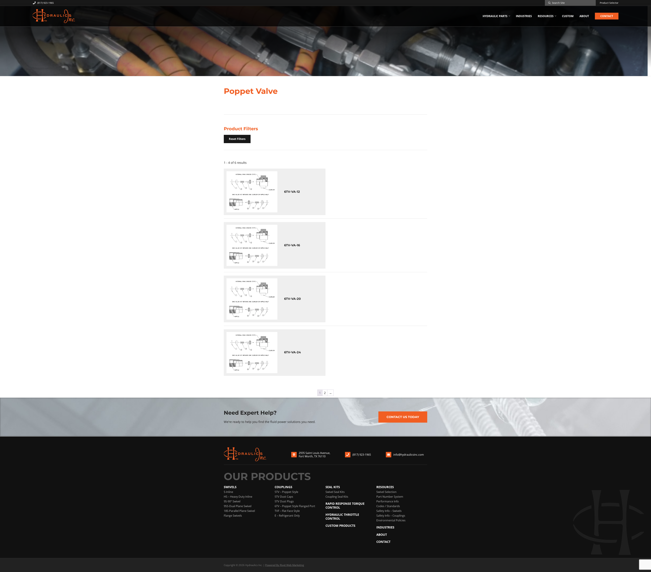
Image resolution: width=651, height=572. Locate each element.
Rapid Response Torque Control (345, 505)
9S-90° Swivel (232, 501)
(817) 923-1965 (45, 2)
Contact (383, 542)
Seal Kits (333, 487)
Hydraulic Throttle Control (342, 516)
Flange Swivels (233, 515)
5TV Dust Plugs (284, 501)
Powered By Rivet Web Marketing (284, 565)
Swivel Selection (386, 492)
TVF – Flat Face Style (287, 511)
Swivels (230, 487)
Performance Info (387, 501)
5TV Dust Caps (284, 496)
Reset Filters (237, 139)
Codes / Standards (388, 506)
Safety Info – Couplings (390, 515)
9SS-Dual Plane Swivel (237, 506)
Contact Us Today (403, 417)
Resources (385, 487)
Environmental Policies (391, 520)
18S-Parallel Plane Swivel (239, 511)
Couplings (283, 487)
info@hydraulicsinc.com (408, 454)
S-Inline (228, 492)
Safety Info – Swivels (389, 511)
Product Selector (609, 2)
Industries (385, 527)
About (381, 535)
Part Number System (389, 496)
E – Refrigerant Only (287, 515)
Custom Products (340, 526)
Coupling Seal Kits (337, 496)
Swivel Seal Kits (335, 492)
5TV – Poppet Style (286, 492)
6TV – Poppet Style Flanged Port (295, 506)
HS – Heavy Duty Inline (238, 496)
